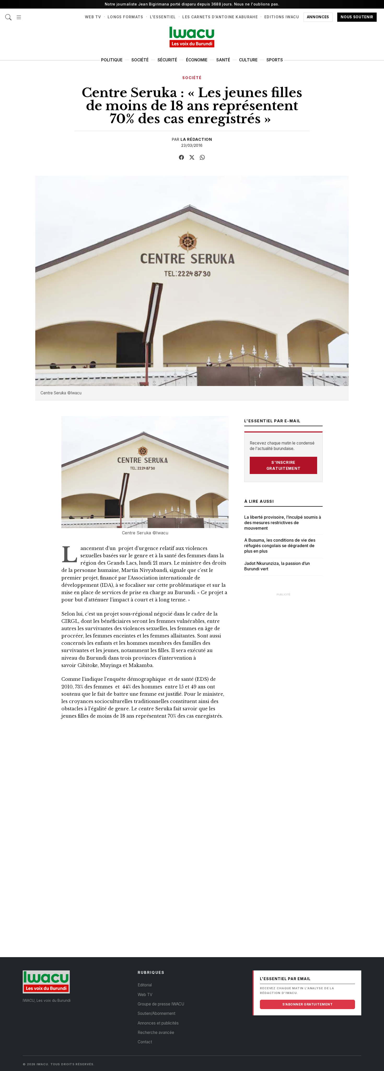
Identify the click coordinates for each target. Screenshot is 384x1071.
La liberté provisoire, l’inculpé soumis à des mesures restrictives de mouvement (282, 522)
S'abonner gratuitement (307, 1004)
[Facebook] (181, 157)
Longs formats (125, 17)
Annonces (318, 17)
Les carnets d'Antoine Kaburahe (220, 17)
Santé (223, 59)
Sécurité (167, 59)
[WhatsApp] (202, 157)
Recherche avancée (156, 1032)
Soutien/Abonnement (156, 1013)
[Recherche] (8, 14)
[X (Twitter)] (192, 157)
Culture (248, 59)
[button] (19, 14)
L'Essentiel (163, 17)
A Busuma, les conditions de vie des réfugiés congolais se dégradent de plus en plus (279, 545)
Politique (112, 59)
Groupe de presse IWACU (161, 1004)
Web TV (93, 17)
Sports (274, 59)
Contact (145, 1041)
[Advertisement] (283, 677)
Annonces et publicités (158, 1023)
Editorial (145, 984)
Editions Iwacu (281, 17)
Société (140, 59)
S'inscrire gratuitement (283, 465)
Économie (196, 59)
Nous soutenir (357, 17)
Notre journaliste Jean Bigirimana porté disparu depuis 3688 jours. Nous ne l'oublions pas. (192, 4)
